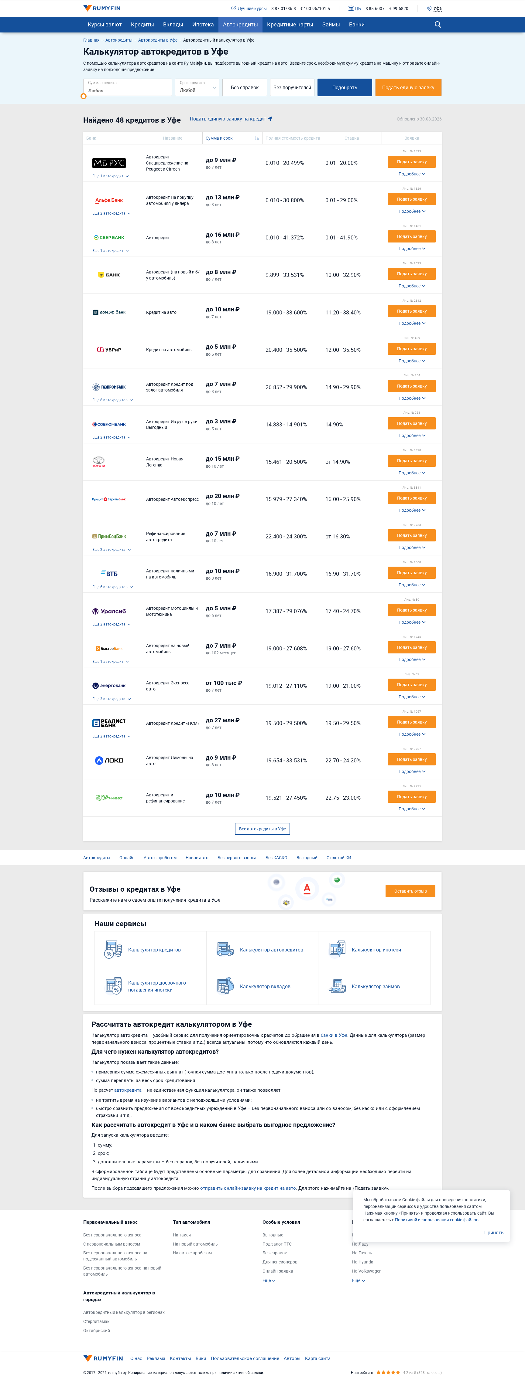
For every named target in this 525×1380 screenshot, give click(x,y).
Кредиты (142, 24)
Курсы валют (105, 24)
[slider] (84, 96)
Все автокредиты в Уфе (262, 829)
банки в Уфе (334, 1035)
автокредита (128, 1090)
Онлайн (127, 857)
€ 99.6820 (398, 8)
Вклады (173, 24)
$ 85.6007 (375, 8)
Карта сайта (318, 1358)
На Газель (362, 1253)
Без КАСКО (276, 857)
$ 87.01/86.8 (283, 8)
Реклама (156, 1358)
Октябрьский (96, 1330)
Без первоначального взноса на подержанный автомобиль (115, 1256)
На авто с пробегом (192, 1253)
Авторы (292, 1358)
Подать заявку (412, 161)
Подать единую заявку (408, 87)
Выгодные (272, 1235)
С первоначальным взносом (111, 1244)
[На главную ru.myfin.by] (103, 1358)
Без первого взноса (237, 857)
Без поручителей (292, 87)
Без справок (245, 87)
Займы (331, 24)
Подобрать (344, 87)
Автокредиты (240, 24)
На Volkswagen (367, 1271)
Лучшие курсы (252, 8)
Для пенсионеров (279, 1262)
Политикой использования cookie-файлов (437, 1219)
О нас (136, 1358)
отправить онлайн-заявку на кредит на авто (248, 1188)
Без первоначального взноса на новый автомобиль (122, 1271)
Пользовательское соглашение (245, 1358)
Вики (201, 1358)
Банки (357, 24)
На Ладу (360, 1244)
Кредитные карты (290, 24)
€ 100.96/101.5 (315, 8)
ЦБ (358, 8)
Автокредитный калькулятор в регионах (124, 1312)
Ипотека (203, 24)
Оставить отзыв (410, 891)
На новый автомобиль (195, 1244)
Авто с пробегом (160, 857)
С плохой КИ (339, 857)
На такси (182, 1235)
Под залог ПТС (277, 1244)
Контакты (180, 1358)
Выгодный (307, 857)
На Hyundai (363, 1262)
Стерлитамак (96, 1321)
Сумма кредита (102, 82)
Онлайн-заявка (277, 1271)
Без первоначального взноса (112, 1235)
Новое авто (197, 857)
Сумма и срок (219, 138)
